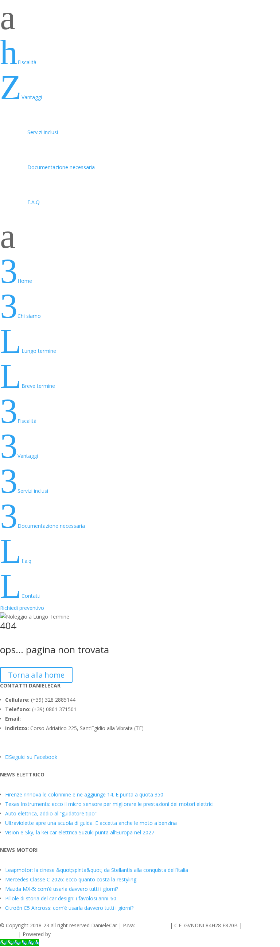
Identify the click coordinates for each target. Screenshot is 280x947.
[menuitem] (140, 52)
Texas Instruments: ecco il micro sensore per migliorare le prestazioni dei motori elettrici (109, 803)
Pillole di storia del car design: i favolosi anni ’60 (60, 898)
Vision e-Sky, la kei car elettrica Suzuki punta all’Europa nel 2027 (79, 832)
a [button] (8, 17)
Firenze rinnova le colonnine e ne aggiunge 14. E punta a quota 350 (84, 794)
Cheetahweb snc (71, 934)
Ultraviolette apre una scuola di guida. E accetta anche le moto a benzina (91, 822)
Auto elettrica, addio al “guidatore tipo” (51, 813)
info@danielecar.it (43, 718)
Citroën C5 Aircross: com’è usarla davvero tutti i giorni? (69, 907)
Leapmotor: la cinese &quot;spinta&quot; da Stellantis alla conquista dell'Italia (96, 869)
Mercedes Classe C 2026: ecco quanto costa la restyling (70, 879)
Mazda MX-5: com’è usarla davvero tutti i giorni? (61, 888)
